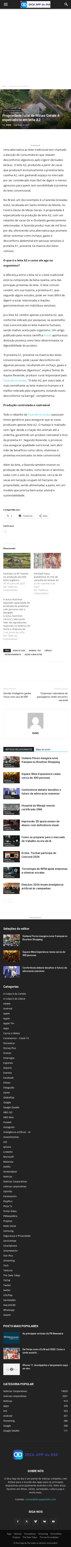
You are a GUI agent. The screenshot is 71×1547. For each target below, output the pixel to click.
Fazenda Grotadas (14, 380)
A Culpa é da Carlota (14, 993)
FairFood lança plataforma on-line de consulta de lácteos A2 (46, 577)
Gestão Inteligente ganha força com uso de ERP (17, 695)
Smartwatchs (10, 1250)
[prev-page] (5, 901)
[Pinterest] (21, 136)
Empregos (8, 1057)
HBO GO (7, 1112)
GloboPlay (8, 1097)
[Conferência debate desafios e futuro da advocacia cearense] (11, 793)
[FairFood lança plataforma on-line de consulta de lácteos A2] (47, 560)
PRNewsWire (10, 1216)
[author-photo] (35, 728)
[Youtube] (53, 1521)
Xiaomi (7, 1314)
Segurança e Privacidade (17, 1235)
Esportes (8, 1062)
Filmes (6, 1082)
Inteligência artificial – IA (16, 1132)
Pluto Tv (7, 1206)
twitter (7, 1290)
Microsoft (8, 1156)
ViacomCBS (9, 1305)
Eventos (7, 1072)
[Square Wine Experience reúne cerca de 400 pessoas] (11, 777)
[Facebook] (6, 136)
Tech (6, 1265)
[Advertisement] (35, 46)
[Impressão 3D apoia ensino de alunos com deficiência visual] (11, 825)
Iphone (7, 1146)
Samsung (8, 1230)
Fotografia (8, 1087)
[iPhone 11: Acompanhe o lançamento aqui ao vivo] (11, 1369)
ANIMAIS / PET (35, 650)
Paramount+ (10, 1196)
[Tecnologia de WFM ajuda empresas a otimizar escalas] (11, 872)
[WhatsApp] (29, 136)
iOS (5, 1141)
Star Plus (8, 1255)
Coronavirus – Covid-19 (16, 1038)
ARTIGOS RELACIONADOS (18, 749)
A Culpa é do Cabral (14, 998)
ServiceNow (9, 1240)
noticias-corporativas (14, 1186)
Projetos (7, 1221)
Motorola (8, 1161)
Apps (6, 1028)
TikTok (6, 1280)
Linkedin (8, 1151)
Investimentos (11, 1137)
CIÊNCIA (48, 650)
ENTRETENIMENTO (13, 654)
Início (4, 86)
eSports (7, 1067)
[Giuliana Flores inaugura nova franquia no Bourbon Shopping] (11, 762)
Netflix (6, 1166)
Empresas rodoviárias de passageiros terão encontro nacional (52, 697)
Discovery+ (9, 1043)
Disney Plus (9, 1048)
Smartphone (10, 1245)
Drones (7, 1053)
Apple (6, 1013)
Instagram (9, 1127)
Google (7, 1102)
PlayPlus (7, 1201)
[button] (5, 4)
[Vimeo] (35, 1521)
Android (7, 1008)
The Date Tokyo (11, 1275)
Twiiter (7, 1285)
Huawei (7, 1122)
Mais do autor (43, 749)
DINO (8, 125)
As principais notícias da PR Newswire (42, 1333)
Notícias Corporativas (19, 86)
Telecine (8, 1270)
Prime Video (10, 1211)
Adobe (6, 1003)
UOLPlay (7, 1295)
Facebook (8, 1077)
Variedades (9, 1300)
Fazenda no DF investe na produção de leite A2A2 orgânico (15, 577)
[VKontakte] (44, 1521)
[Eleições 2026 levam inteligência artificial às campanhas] (11, 888)
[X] (14, 136)
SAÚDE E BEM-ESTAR (33, 654)
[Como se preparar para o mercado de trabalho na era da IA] (11, 841)
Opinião (7, 1191)
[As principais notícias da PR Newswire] (11, 1337)
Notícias (7, 1176)
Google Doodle (11, 1107)
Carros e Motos (11, 1033)
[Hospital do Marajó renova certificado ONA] (11, 809)
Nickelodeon (10, 1171)
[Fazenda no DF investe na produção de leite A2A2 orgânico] (17, 560)
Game (6, 1092)
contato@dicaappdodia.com (40, 1499)
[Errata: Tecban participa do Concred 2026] (11, 857)
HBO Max (8, 1117)
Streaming (9, 1260)
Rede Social (9, 1225)
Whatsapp (9, 1309)
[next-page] (11, 901)
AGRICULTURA (19, 650)
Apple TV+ (8, 1023)
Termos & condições (49, 1537)
